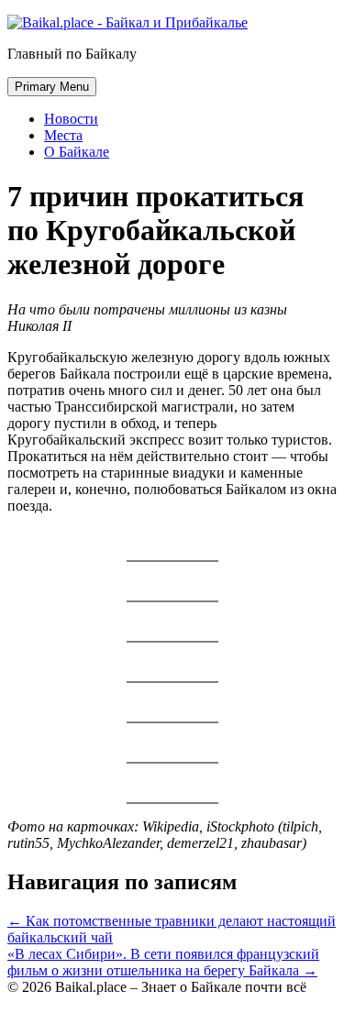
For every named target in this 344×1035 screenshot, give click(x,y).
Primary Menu (52, 87)
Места (63, 135)
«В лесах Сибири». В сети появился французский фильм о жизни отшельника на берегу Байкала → (163, 962)
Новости (71, 119)
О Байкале (76, 152)
